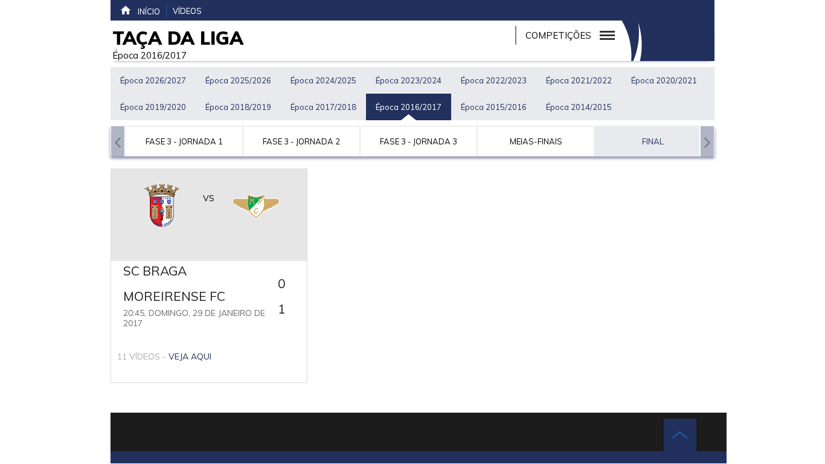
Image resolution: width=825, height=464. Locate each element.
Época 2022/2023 (494, 80)
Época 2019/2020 (153, 107)
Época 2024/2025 (323, 80)
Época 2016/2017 (408, 107)
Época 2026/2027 (153, 80)
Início (149, 11)
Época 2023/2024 (408, 80)
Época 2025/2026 (238, 80)
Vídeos (187, 11)
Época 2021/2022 (579, 80)
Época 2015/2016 (494, 107)
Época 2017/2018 (323, 107)
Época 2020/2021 (664, 80)
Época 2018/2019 (238, 107)
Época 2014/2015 (579, 107)
